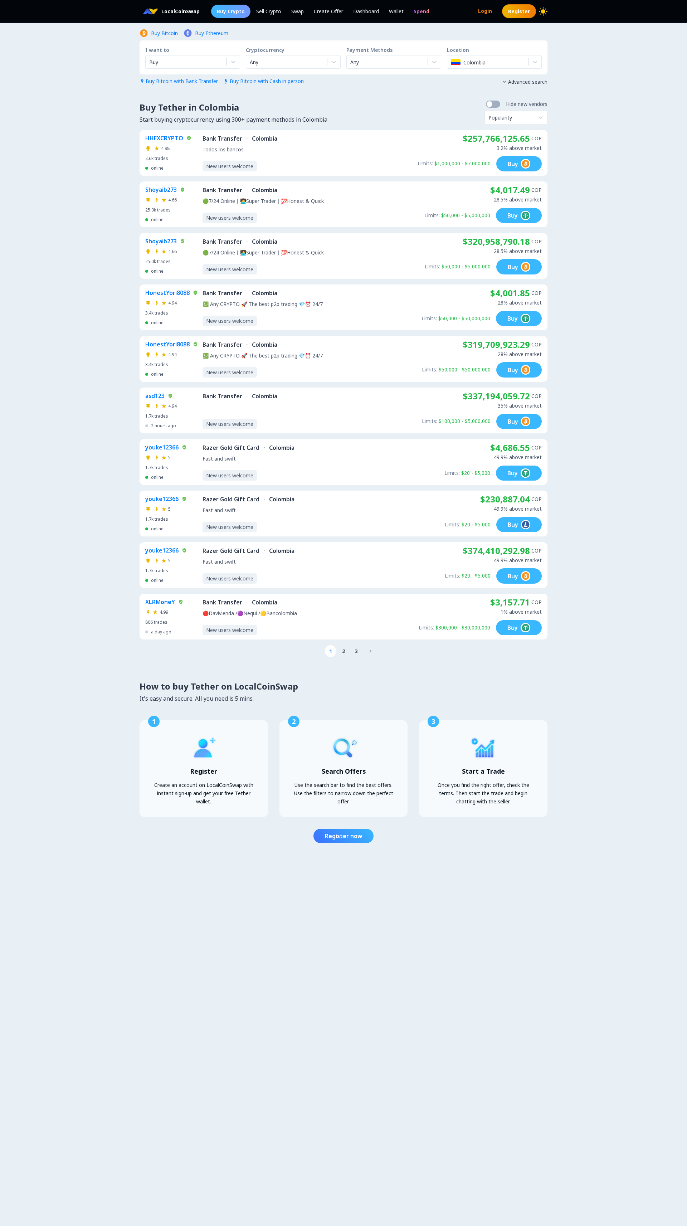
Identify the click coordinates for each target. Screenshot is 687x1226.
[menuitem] (421, 11)
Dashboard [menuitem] (366, 11)
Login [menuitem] (485, 11)
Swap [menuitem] (297, 11)
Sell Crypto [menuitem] (268, 11)
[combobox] (250, 62)
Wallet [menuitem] (396, 11)
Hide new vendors (526, 104)
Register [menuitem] (519, 11)
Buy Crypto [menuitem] (231, 11)
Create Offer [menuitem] (328, 11)
